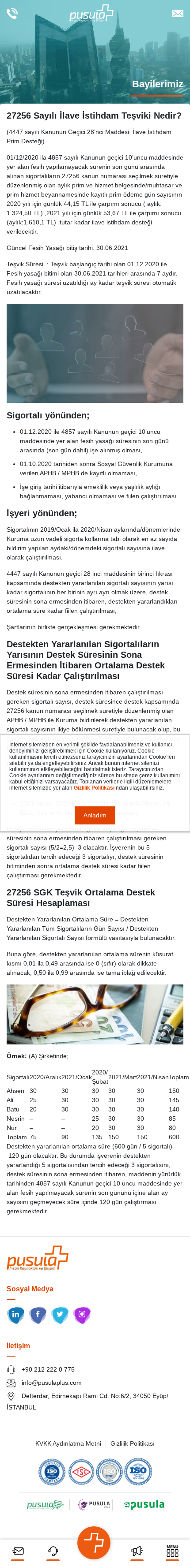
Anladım (95, 815)
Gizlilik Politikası (132, 1443)
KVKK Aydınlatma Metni (68, 1443)
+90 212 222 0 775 (47, 1369)
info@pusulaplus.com (51, 1382)
